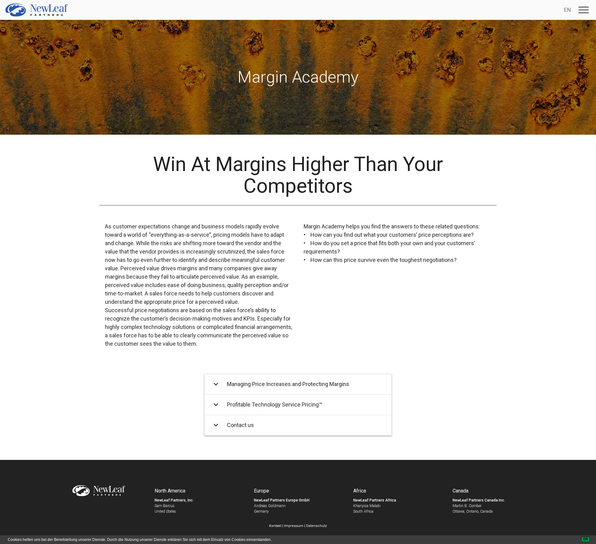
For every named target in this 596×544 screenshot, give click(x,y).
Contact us (232, 424)
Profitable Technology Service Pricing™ (267, 404)
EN (567, 10)
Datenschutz (316, 526)
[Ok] (585, 539)
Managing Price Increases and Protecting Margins (280, 384)
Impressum (293, 526)
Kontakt (275, 526)
